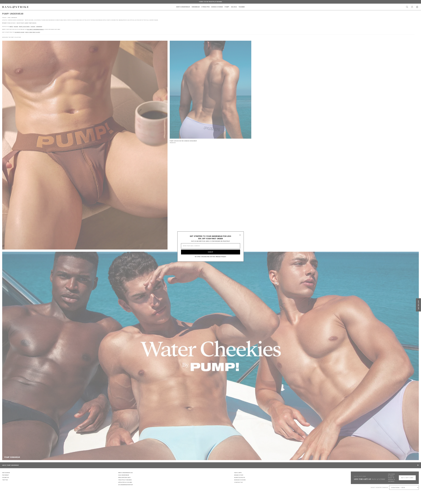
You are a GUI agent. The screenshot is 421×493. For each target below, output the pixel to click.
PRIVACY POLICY (221, 257)
